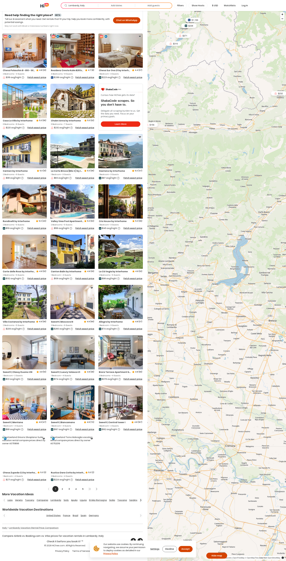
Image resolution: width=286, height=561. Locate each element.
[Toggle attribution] (283, 558)
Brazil (75, 515)
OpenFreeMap (239, 557)
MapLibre (227, 557)
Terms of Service (81, 551)
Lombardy (55, 500)
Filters (180, 5)
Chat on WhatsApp (126, 20)
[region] (216, 286)
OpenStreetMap (274, 557)
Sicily (66, 500)
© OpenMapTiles (252, 557)
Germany (94, 515)
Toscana (122, 500)
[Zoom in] (282, 14)
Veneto (19, 500)
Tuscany (29, 500)
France (66, 515)
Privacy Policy (62, 551)
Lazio (10, 500)
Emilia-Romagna (98, 500)
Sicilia (112, 500)
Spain (83, 515)
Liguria (83, 500)
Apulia (74, 500)
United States (53, 515)
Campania (42, 500)
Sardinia (133, 500)
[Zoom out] (282, 19)
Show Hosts (198, 5)
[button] (215, 5)
